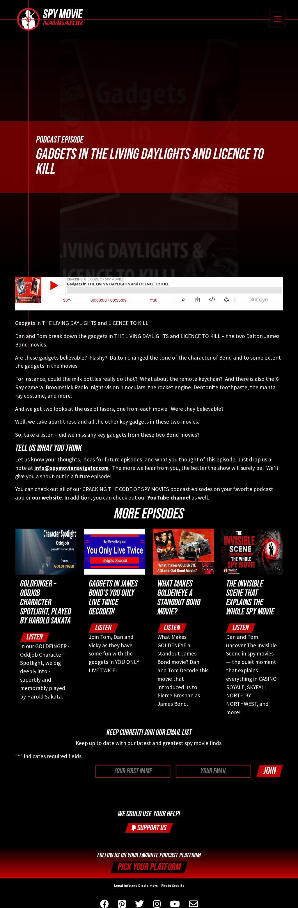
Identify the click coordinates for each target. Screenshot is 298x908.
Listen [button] (34, 637)
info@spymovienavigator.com (71, 467)
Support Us (151, 828)
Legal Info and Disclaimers (136, 885)
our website (47, 497)
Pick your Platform (149, 867)
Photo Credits (172, 885)
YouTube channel (168, 497)
